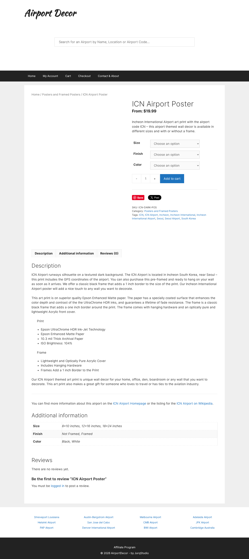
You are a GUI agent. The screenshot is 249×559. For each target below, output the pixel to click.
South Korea (188, 218)
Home (32, 76)
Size (136, 143)
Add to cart (172, 178)
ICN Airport (151, 214)
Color (137, 164)
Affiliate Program (124, 547)
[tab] (44, 253)
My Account (50, 76)
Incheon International (182, 214)
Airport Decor (50, 12)
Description (44, 253)
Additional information (76, 253)
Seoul (160, 218)
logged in (57, 486)
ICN (141, 214)
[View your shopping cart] (220, 76)
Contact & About (108, 76)
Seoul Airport (172, 218)
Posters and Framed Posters (61, 94)
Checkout (84, 76)
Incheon (164, 214)
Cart (68, 76)
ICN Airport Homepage (129, 403)
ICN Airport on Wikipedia (195, 403)
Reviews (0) (109, 253)
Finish (138, 154)
